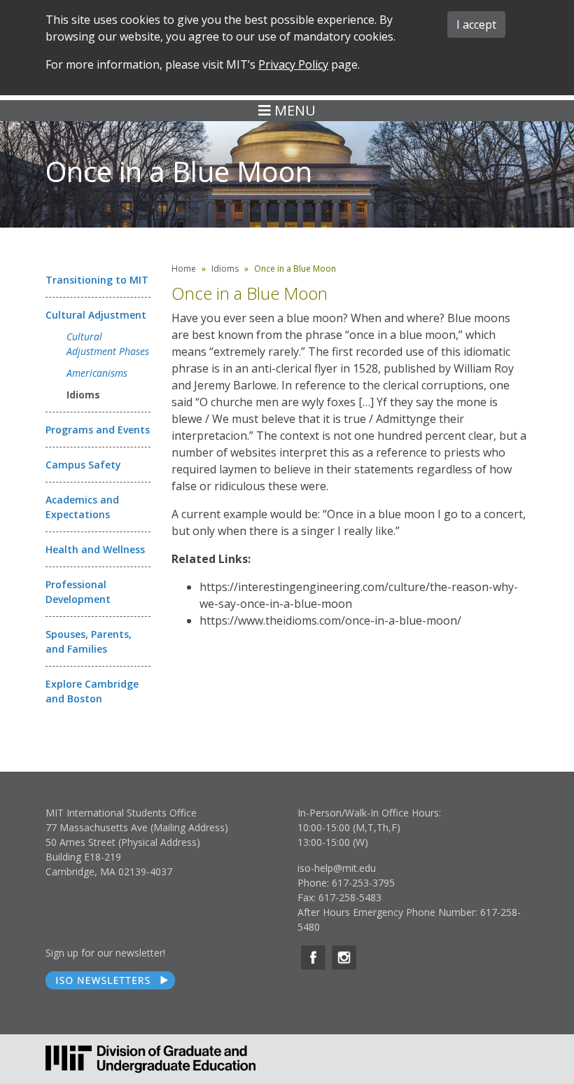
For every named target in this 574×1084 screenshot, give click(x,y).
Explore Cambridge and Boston (92, 691)
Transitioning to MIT (97, 279)
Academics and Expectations (82, 507)
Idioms (83, 394)
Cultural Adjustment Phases (107, 344)
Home (184, 269)
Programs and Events (98, 429)
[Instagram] (344, 957)
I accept (476, 24)
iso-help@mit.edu (337, 868)
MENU (293, 110)
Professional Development (78, 592)
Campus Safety (83, 464)
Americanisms (96, 373)
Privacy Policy (293, 64)
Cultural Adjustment (96, 314)
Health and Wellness (95, 549)
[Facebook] (313, 957)
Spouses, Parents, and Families (89, 641)
